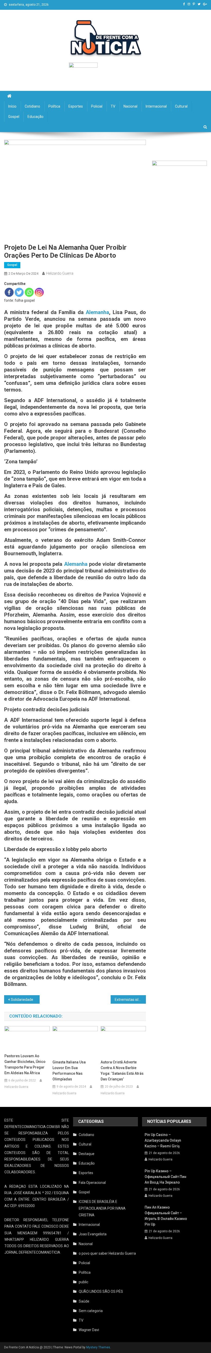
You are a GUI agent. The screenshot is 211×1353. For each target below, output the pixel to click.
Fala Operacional (92, 1183)
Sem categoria (91, 1311)
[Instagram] (39, 292)
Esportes (75, 106)
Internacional (156, 106)
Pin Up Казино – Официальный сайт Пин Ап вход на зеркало (165, 1176)
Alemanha (97, 312)
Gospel (13, 117)
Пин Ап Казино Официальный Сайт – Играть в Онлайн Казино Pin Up (166, 1215)
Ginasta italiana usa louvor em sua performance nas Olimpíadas (69, 1070)
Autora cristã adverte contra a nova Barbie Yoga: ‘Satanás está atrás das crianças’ (122, 1070)
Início (12, 106)
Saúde (84, 1301)
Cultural (181, 106)
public (83, 1282)
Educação (35, 117)
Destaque (86, 1154)
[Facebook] (9, 292)
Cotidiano (32, 106)
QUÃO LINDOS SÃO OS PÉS (101, 1291)
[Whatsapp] (29, 292)
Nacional (130, 106)
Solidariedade (22, 1000)
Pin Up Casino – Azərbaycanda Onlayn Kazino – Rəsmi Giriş (163, 1140)
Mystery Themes (98, 1347)
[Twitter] (19, 292)
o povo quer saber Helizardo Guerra (107, 1253)
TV (113, 106)
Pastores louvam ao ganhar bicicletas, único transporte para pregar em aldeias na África (25, 1064)
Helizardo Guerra (59, 273)
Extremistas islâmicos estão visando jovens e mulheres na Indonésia (130, 1000)
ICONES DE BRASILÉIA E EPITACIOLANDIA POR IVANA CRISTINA (102, 1208)
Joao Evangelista (93, 1234)
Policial (96, 106)
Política (54, 106)
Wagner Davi (89, 1330)
